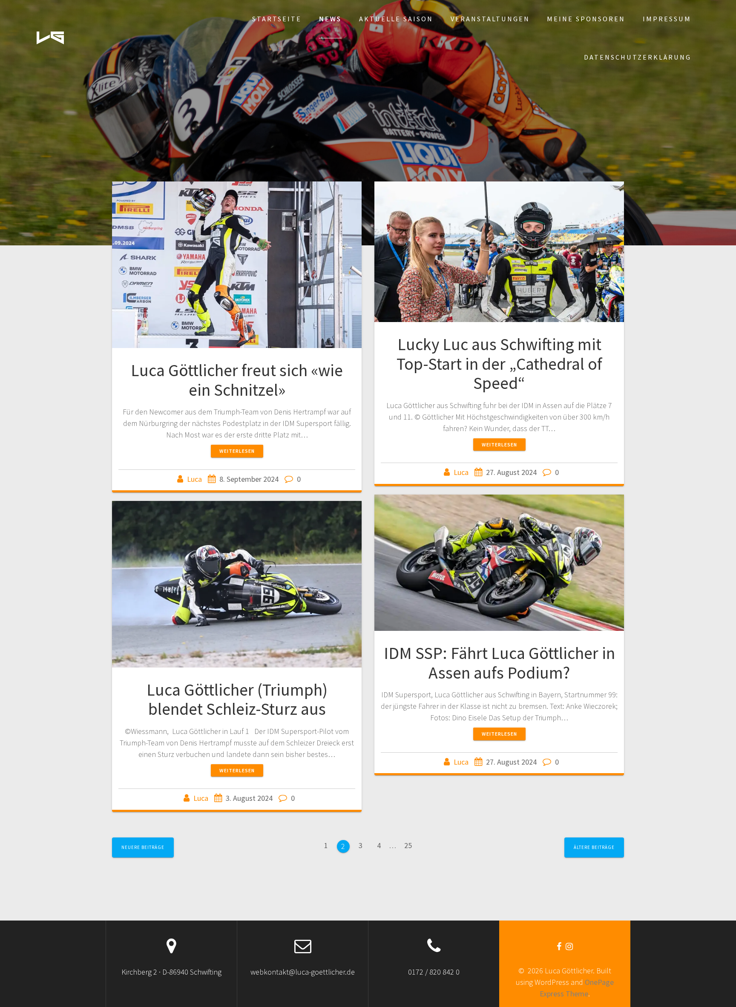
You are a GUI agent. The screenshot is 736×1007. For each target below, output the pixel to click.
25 (411, 845)
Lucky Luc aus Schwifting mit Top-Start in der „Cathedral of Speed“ (499, 364)
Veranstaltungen (490, 18)
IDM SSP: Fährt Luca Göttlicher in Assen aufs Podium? (499, 662)
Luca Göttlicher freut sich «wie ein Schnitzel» (237, 380)
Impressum (667, 18)
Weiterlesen (237, 451)
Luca (194, 479)
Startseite (277, 18)
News (330, 18)
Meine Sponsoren (586, 18)
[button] (50, 38)
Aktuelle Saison (396, 18)
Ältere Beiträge (594, 847)
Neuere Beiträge (142, 847)
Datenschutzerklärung (637, 57)
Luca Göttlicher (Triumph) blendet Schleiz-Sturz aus (237, 699)
